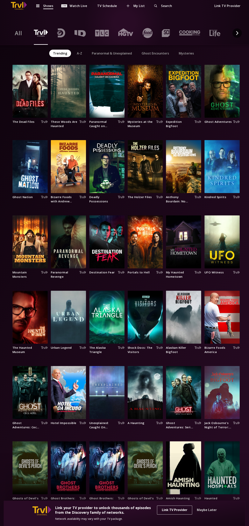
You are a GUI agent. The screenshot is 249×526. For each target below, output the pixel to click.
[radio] (18, 33)
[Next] (237, 33)
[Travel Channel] (21, 6)
